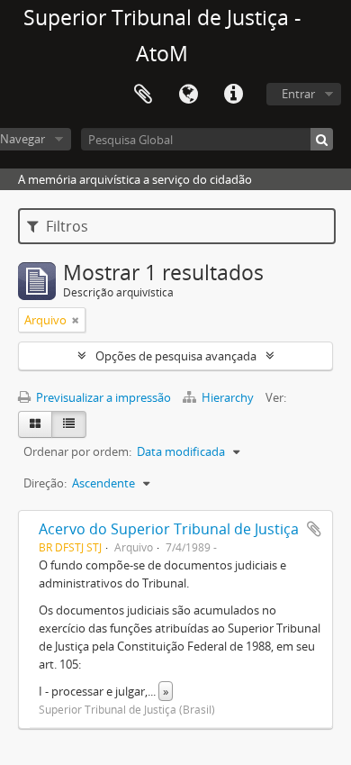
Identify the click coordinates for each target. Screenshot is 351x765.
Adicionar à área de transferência (314, 529)
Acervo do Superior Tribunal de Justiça (169, 529)
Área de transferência (143, 94)
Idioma (188, 94)
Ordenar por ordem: (77, 451)
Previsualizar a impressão (102, 397)
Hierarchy (227, 397)
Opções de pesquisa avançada (175, 356)
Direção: (45, 483)
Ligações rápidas (233, 94)
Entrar (298, 94)
